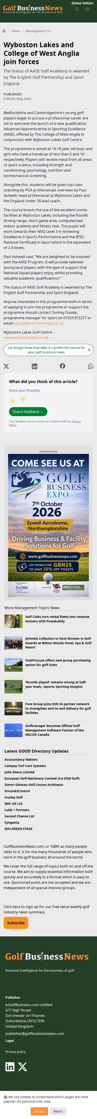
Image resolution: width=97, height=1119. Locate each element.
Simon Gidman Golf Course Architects (34, 785)
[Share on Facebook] (62, 366)
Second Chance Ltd (19, 816)
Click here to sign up (21, 906)
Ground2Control (17, 791)
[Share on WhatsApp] (90, 366)
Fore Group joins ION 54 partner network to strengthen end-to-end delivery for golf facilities (58, 708)
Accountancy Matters (21, 759)
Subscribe (16, 922)
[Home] (4, 31)
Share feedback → (28, 411)
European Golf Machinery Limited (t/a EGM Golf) (42, 778)
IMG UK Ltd (13, 803)
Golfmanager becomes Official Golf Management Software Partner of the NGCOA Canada (54, 730)
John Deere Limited (20, 772)
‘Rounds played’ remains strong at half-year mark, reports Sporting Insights (55, 684)
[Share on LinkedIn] (34, 366)
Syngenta (12, 822)
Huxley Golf (14, 797)
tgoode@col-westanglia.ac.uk (39, 323)
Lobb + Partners (17, 810)
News (16, 31)
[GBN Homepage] (32, 9)
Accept (39, 1111)
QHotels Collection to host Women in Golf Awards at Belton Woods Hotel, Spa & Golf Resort (58, 642)
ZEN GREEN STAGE (18, 829)
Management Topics (39, 31)
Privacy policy (15, 1051)
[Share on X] (6, 366)
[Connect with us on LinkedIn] (10, 1067)
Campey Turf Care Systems (25, 766)
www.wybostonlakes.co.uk (26, 337)
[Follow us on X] (22, 1067)
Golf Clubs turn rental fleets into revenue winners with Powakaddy (57, 618)
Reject (58, 1111)
